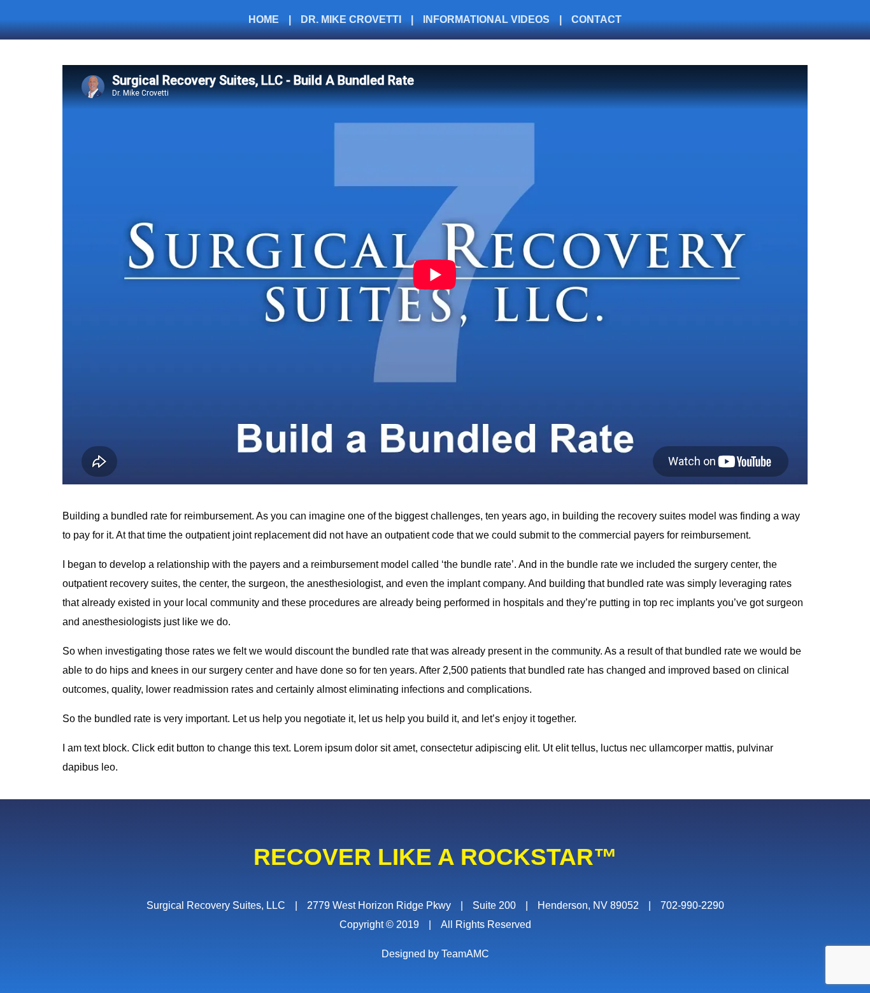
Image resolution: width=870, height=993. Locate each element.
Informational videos (486, 19)
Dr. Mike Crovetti (351, 19)
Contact (596, 19)
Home (263, 19)
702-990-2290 (692, 905)
